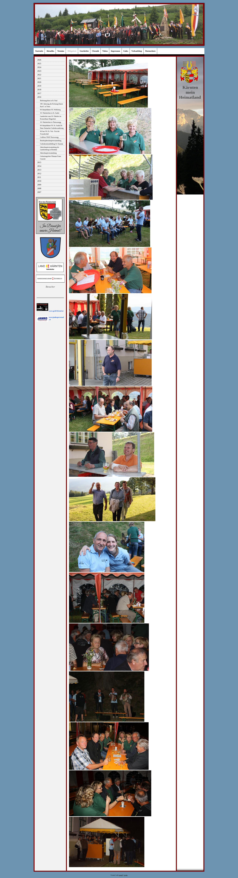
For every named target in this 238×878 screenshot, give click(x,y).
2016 (39, 97)
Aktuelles (50, 51)
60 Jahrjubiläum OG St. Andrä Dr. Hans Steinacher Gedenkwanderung (51, 127)
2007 (39, 192)
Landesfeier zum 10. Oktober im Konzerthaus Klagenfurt (50, 117)
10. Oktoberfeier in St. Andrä (49, 113)
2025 (39, 64)
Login (126, 875)
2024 (39, 67)
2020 (39, 82)
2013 (39, 170)
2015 (39, 162)
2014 (39, 166)
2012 (39, 174)
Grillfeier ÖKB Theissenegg (49, 137)
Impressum (115, 51)
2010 (39, 181)
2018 (39, 90)
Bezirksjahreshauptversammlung (50, 141)
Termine (60, 51)
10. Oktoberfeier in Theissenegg (50, 122)
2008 (39, 188)
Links (125, 51)
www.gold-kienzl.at (56, 311)
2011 (39, 177)
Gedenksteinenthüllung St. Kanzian (51, 144)
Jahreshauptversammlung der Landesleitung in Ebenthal (49, 148)
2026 (39, 60)
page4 (121, 875)
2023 (39, 71)
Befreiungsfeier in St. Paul (48, 101)
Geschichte (84, 51)
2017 (39, 93)
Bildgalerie (71, 51)
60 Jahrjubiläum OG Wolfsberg (50, 110)
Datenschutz (150, 51)
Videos (105, 51)
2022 (39, 75)
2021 (39, 78)
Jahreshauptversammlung (48, 153)
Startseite (39, 51)
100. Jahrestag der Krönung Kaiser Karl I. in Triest (51, 105)
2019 (39, 86)
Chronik (95, 51)
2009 (39, 185)
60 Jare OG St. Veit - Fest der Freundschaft (50, 132)
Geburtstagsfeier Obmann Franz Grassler (50, 157)
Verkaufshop (136, 51)
